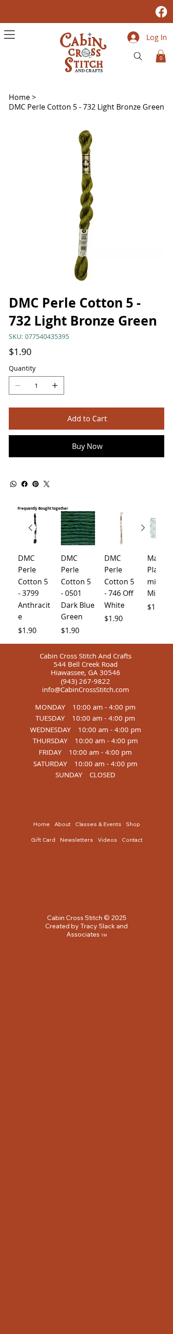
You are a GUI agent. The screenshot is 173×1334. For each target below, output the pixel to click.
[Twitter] (46, 484)
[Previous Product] (30, 527)
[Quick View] (78, 528)
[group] (87, 573)
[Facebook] (161, 11)
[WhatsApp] (13, 484)
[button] (160, 56)
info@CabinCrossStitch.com (85, 689)
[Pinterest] (35, 484)
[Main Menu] (9, 34)
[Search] (138, 56)
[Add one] (55, 385)
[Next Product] (143, 527)
